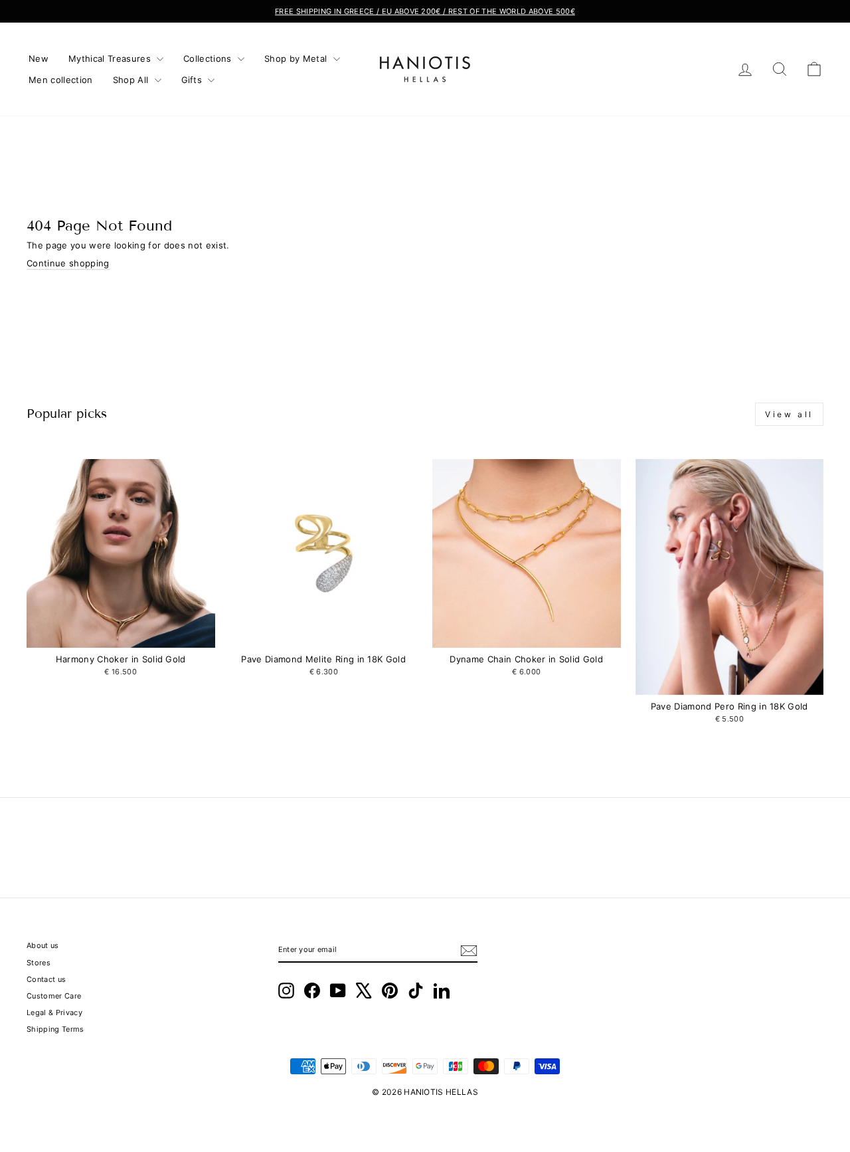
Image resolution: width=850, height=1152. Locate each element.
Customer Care (54, 996)
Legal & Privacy (54, 1012)
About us (43, 945)
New (38, 58)
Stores (38, 962)
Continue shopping (68, 263)
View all (789, 414)
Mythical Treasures (110, 58)
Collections (208, 58)
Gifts (193, 79)
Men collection (61, 79)
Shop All (132, 79)
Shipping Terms (55, 1029)
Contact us (46, 979)
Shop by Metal (297, 58)
